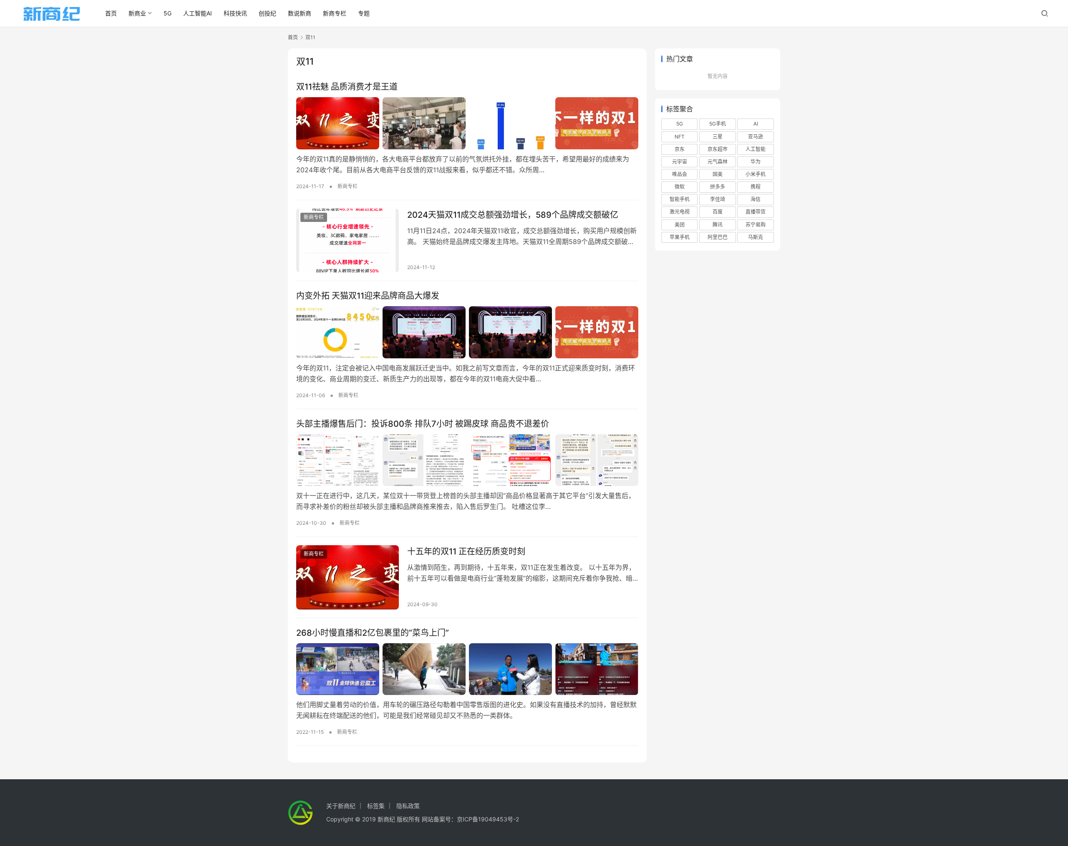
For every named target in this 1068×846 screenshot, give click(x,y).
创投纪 (267, 13)
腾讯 (718, 225)
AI (755, 124)
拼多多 (717, 187)
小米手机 (756, 174)
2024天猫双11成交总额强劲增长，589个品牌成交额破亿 (512, 215)
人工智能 (756, 149)
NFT (680, 136)
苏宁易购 (756, 225)
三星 (718, 136)
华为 (756, 162)
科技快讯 (235, 13)
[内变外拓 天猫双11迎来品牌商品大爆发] (467, 332)
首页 (111, 13)
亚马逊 (755, 136)
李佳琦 (717, 199)
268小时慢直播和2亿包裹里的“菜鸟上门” (372, 633)
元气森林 (718, 162)
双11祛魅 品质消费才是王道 (347, 87)
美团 (680, 225)
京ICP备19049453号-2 (488, 819)
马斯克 (755, 237)
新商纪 (386, 819)
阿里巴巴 (718, 237)
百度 (718, 212)
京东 (680, 149)
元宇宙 (679, 162)
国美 (718, 174)
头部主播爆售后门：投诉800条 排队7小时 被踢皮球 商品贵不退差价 (422, 424)
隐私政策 (408, 805)
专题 (364, 13)
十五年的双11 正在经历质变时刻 (466, 551)
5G (167, 13)
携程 (756, 187)
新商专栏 (334, 13)
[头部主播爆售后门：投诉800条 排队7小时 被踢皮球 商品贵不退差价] (467, 460)
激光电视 (680, 212)
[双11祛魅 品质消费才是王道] (467, 123)
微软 (680, 187)
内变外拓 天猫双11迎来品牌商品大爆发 (367, 296)
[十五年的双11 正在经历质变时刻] (347, 577)
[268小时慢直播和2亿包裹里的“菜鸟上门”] (467, 669)
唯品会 (679, 174)
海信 (756, 199)
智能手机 (680, 199)
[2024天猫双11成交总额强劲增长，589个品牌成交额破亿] (347, 241)
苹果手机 (680, 237)
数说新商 (299, 13)
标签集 (376, 805)
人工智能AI (197, 13)
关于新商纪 (340, 805)
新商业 (137, 13)
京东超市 (718, 149)
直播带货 (756, 212)
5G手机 (717, 124)
